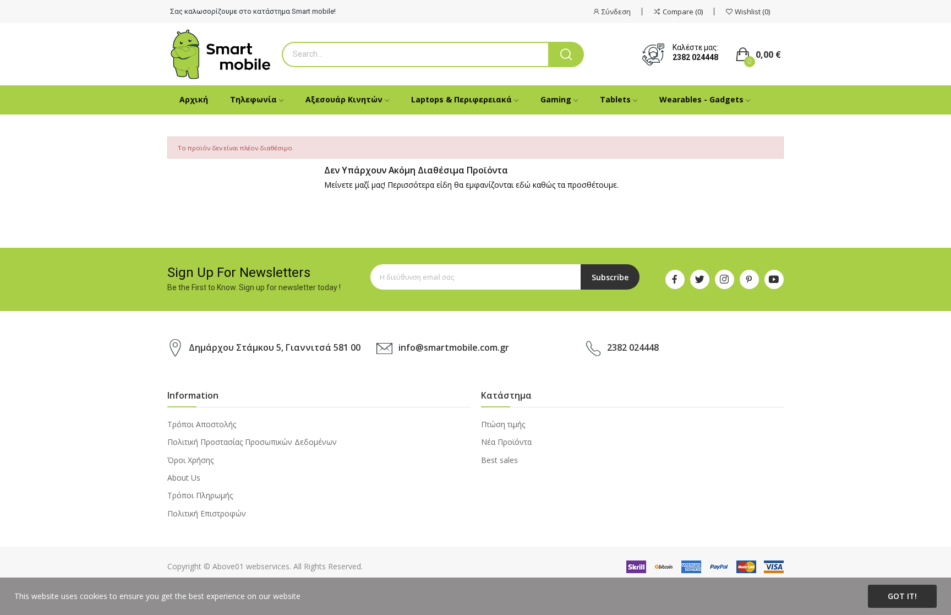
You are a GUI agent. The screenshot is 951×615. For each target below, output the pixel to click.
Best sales (499, 460)
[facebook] (675, 279)
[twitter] (699, 279)
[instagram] (724, 279)
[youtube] (774, 279)
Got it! (902, 596)
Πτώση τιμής (503, 424)
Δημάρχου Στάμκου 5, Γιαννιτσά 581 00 (274, 347)
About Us (183, 477)
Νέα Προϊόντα (506, 442)
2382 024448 (695, 57)
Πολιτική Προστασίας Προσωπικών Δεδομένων (252, 442)
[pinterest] (749, 279)
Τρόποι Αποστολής (201, 424)
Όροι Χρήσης (190, 460)
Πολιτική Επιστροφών (206, 513)
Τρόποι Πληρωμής (200, 495)
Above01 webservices (250, 566)
